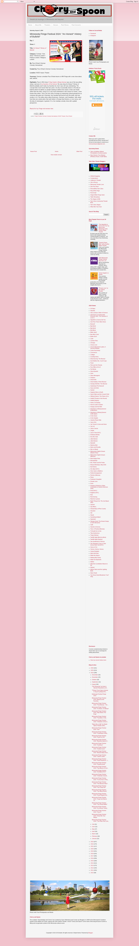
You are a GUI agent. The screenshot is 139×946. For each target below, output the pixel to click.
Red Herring (93, 497)
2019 (92, 851)
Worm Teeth (93, 573)
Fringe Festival (38, 116)
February (94, 836)
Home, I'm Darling (95, 402)
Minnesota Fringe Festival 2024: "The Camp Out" (99, 786)
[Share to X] (39, 114)
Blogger (90, 933)
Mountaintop (93, 460)
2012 (92, 868)
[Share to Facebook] (41, 114)
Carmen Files (94, 340)
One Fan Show (94, 186)
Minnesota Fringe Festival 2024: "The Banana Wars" (100, 782)
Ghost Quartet (94, 371)
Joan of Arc (93, 422)
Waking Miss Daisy (95, 557)
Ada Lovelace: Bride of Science (99, 312)
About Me (38, 25)
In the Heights (94, 418)
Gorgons (92, 377)
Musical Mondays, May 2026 (98, 464)
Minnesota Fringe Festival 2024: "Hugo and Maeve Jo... (99, 799)
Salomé (92, 504)
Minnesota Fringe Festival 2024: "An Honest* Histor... (100, 807)
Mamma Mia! (93, 445)
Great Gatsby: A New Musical (98, 381)
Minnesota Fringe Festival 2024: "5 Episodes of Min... (100, 732)
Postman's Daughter (96, 479)
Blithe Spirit (93, 332)
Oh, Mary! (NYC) (94, 469)
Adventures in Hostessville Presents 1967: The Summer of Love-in (98, 316)
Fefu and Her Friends (96, 365)
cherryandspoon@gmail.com (97, 144)
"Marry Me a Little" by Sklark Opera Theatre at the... (99, 724)
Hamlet (92, 390)
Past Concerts (76, 25)
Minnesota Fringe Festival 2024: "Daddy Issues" (99, 748)
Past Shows (65, 25)
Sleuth (92, 515)
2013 (92, 865)
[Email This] (35, 114)
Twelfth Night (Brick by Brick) (98, 537)
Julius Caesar (94, 428)
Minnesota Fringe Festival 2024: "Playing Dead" (99, 763)
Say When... (93, 506)
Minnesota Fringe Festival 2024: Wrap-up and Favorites (99, 699)
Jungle (92, 430)
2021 (92, 846)
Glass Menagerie (95, 375)
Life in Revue (94, 182)
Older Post (79, 151)
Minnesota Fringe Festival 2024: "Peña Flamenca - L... (100, 759)
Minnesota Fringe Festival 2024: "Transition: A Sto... (99, 717)
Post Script (93, 192)
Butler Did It (93, 336)
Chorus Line (93, 345)
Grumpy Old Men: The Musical (98, 384)
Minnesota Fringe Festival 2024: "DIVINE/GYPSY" (99, 771)
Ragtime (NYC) (94, 492)
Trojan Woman (94, 535)
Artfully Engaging (95, 176)
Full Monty (93, 369)
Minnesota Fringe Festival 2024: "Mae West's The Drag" (99, 712)
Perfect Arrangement (96, 473)
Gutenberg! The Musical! (97, 386)
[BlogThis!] (37, 114)
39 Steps (92, 308)
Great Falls (93, 379)
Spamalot (93, 519)
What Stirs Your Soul (96, 206)
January (94, 838)
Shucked (92, 511)
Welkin (92, 561)
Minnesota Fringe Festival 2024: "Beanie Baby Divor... (100, 751)
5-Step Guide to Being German (57, 82)
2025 (92, 670)
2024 (92, 672)
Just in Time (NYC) (95, 432)
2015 (92, 860)
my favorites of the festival (49, 84)
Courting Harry (94, 356)
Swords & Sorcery (95, 527)
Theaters (47, 25)
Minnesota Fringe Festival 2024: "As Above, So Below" (100, 708)
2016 (92, 858)
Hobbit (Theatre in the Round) (98, 398)
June (93, 826)
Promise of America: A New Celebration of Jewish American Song (99, 487)
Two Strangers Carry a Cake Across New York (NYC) (98, 544)
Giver (91, 373)
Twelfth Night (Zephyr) (96, 539)
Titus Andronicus (95, 533)
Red (91, 495)
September (95, 682)
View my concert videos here (98, 660)
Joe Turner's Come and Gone (98, 424)
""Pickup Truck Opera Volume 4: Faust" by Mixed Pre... (100, 691)
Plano (92, 477)
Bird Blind (93, 330)
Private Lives (93, 481)
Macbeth (92, 443)
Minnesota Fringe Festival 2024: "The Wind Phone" (99, 790)
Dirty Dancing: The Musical (97, 358)
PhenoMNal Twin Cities (96, 188)
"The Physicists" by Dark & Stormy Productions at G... (100, 687)
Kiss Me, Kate (94, 436)
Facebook (93, 33)
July (93, 824)
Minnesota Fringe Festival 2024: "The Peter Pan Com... (100, 820)
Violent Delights (94, 551)
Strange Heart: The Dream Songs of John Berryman (99, 522)
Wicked (92, 567)
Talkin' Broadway (95, 197)
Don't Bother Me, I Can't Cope (98, 361)
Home (30, 25)
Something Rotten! (95, 517)
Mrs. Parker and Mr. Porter (97, 462)
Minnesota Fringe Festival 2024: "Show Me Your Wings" (99, 816)
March (94, 833)
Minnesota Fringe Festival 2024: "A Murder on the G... (100, 721)
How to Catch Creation (96, 404)
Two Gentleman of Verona (97, 541)
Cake (91, 338)
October (94, 679)
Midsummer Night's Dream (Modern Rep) (97, 452)
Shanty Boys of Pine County (98, 508)
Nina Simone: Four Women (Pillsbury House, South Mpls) (98, 155)
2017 (92, 856)
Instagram (93, 35)
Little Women (94, 439)
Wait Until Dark (94, 553)
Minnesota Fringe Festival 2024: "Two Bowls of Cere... (100, 767)
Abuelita (92, 310)
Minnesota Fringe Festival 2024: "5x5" (99, 728)
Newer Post (33, 151)
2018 (92, 853)
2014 (92, 863)
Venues (55, 25)
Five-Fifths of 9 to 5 (95, 367)
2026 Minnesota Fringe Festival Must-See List (103, 259)
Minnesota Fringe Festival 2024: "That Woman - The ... (100, 704)
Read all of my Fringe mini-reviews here (41, 108)
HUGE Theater (61, 116)
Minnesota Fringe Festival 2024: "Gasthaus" (99, 744)
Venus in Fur (93, 547)
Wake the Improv (95, 555)
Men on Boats (94, 449)
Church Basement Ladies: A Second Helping (98, 347)
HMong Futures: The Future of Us (99, 396)
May (93, 829)
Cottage (92, 354)
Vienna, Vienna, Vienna (96, 549)
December (95, 675)
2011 (92, 870)
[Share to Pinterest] (43, 114)
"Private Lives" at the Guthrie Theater (103, 289)
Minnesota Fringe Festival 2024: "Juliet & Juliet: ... (99, 755)
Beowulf (92, 324)
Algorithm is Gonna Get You (98, 320)
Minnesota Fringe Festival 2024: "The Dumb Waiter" (99, 803)
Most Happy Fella (95, 458)
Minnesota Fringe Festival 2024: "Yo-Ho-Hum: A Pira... (100, 778)
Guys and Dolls (94, 388)
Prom (91, 483)
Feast (91, 363)
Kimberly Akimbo (95, 434)
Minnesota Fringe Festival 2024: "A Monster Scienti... (100, 775)
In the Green (93, 416)
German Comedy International (49, 116)
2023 (92, 841)
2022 (92, 844)
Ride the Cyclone (95, 499)
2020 (92, 849)
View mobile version (56, 154)
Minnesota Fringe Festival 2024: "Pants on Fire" (99, 736)
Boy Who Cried (94, 334)
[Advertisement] (56, 135)
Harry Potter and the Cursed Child (99, 394)
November (95, 677)
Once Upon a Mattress (96, 471)
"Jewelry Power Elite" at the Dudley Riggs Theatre (104, 244)
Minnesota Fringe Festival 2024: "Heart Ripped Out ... (100, 794)
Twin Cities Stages (95, 204)
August (94, 684)
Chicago (92, 342)
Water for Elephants (95, 559)
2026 (92, 668)
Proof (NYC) (93, 490)
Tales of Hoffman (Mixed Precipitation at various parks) (98, 152)
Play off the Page (95, 190)
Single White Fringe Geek (97, 195)
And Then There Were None (98, 322)
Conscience (93, 352)
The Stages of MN (95, 199)
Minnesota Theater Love (97, 184)
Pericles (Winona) (95, 475)
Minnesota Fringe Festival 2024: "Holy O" (99, 811)
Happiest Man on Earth (96, 392)
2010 (92, 872)
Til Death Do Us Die (95, 531)
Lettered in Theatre (95, 180)
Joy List (92, 426)
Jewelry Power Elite (95, 420)
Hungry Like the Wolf (96, 406)
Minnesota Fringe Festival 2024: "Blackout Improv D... (100, 740)
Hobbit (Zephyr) (94, 400)
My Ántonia (93, 467)
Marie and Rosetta (95, 447)
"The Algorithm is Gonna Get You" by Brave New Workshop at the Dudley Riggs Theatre (104, 228)
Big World (93, 326)
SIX (91, 513)
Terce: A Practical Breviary (97, 529)
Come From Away (95, 350)
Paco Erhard (69, 116)
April (93, 831)
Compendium (94, 178)
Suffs (91, 524)
